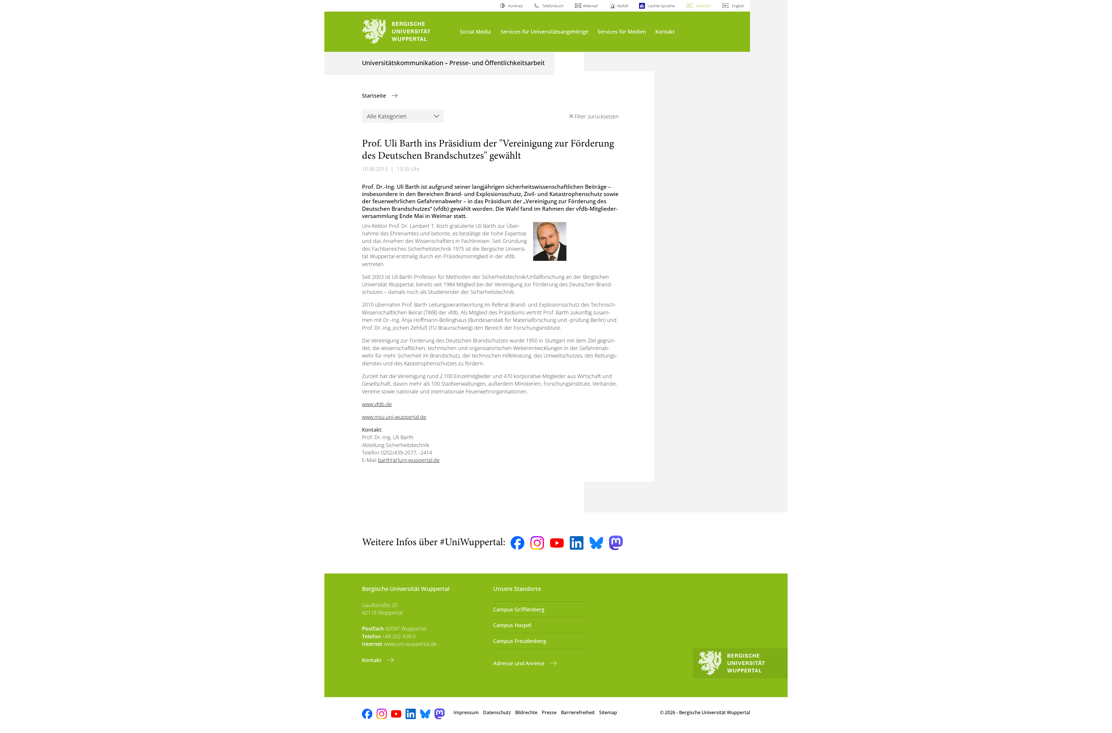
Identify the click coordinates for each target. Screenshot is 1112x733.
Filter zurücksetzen (597, 116)
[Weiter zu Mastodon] (616, 543)
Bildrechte (526, 712)
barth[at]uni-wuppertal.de (409, 460)
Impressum (466, 712)
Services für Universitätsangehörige (544, 31)
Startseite (374, 95)
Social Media (475, 31)
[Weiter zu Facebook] (517, 543)
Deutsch (703, 5)
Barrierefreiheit (578, 712)
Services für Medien (621, 31)
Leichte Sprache (661, 5)
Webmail (590, 5)
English (738, 5)
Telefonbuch (553, 5)
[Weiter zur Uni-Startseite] (408, 32)
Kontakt (665, 31)
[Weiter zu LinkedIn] (577, 543)
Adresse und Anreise (519, 663)
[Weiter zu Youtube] (557, 543)
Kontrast (515, 5)
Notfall (622, 5)
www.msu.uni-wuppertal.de (394, 416)
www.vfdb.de (377, 404)
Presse (549, 712)
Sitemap (608, 712)
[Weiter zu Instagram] (537, 543)
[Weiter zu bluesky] (596, 543)
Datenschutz (497, 712)
